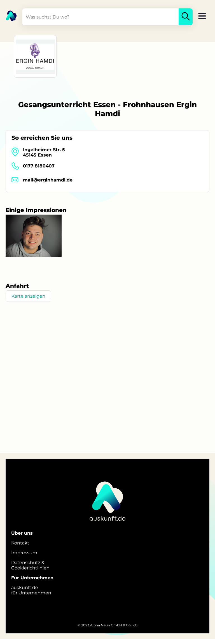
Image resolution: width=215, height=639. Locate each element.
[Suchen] (186, 16)
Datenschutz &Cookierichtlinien (30, 565)
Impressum (24, 552)
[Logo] (8, 15)
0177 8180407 (39, 166)
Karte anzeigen (28, 296)
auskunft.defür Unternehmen (31, 590)
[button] (202, 17)
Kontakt (20, 543)
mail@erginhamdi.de (48, 180)
